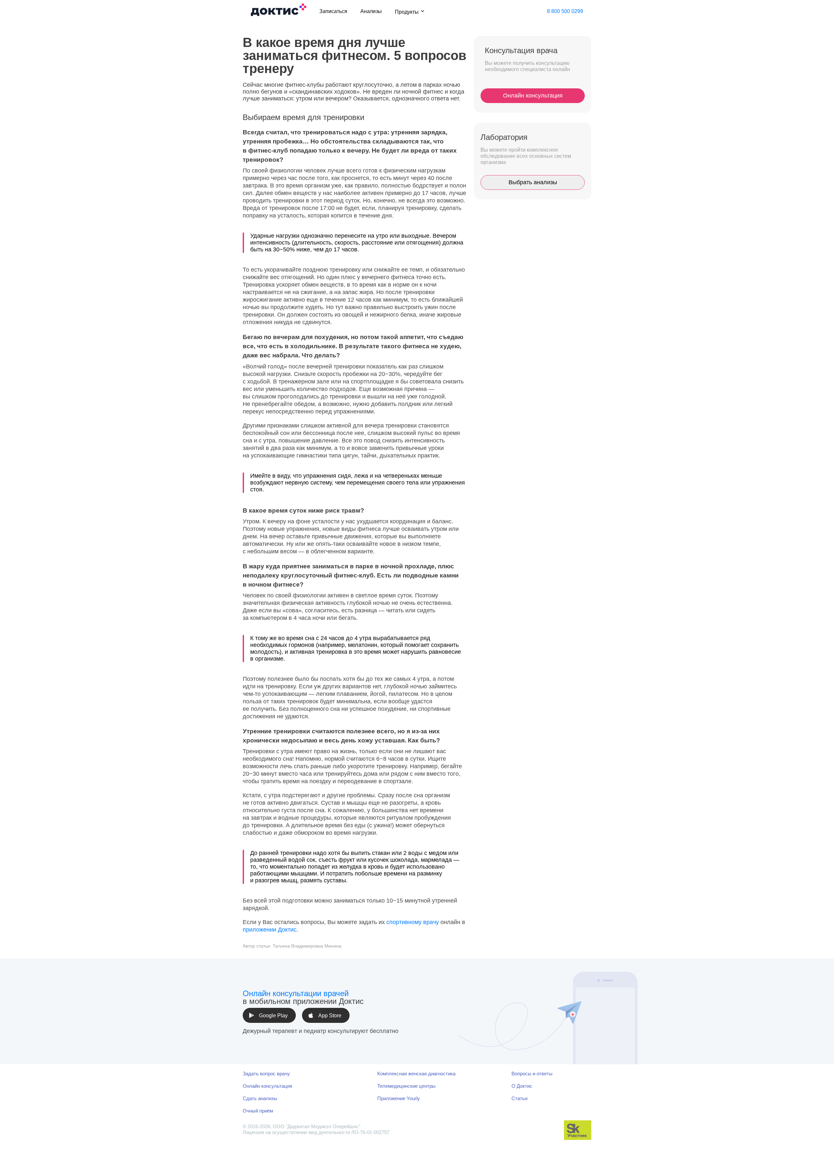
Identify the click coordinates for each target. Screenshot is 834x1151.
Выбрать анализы (533, 182)
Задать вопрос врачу (266, 1073)
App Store (329, 1015)
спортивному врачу (412, 922)
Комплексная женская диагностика (416, 1073)
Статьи (519, 1098)
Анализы (371, 11)
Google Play (273, 1015)
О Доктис (521, 1086)
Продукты (407, 12)
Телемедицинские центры (406, 1086)
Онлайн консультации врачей (296, 993)
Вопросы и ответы (532, 1073)
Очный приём (258, 1111)
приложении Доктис (269, 929)
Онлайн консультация (533, 95)
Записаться (333, 11)
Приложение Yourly (398, 1098)
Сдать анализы (260, 1098)
